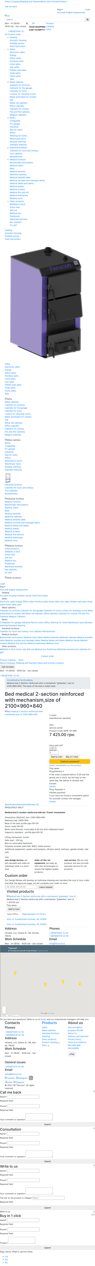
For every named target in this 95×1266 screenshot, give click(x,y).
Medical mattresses (19, 195)
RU (6, 1262)
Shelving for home (18, 135)
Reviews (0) (33, 804)
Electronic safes (17, 52)
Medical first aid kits (19, 192)
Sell (11, 100)
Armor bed (15, 207)
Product (3, 1243)
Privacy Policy (74, 1039)
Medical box (15, 213)
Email (43, 1019)
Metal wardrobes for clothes (23, 97)
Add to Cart (56, 757)
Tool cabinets (16, 153)
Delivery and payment (78, 1036)
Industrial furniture (18, 147)
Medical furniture (18, 159)
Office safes (15, 58)
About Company (12, 1)
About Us (72, 1033)
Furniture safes (17, 61)
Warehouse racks (18, 138)
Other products (17, 201)
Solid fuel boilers (17, 46)
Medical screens (17, 189)
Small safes (15, 73)
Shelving (46, 1036)
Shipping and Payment (30, 1)
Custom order (14, 34)
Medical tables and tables (22, 183)
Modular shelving (18, 141)
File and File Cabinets (20, 112)
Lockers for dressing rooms (23, 94)
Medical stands (17, 186)
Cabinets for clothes (19, 109)
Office (12, 132)
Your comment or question (12, 1119)
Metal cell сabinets (18, 103)
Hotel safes (15, 64)
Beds (12, 168)
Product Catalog (8, 660)
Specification (11, 804)
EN (6, 1259)
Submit (47, 1124)
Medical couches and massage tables (27, 180)
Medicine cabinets (18, 174)
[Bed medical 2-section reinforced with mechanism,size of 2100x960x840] (25, 712)
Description (22, 804)
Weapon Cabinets (18, 115)
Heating (13, 37)
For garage (15, 124)
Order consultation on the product (65, 765)
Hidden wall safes (18, 70)
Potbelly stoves (17, 43)
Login (87, 9)
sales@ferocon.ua (13, 1074)
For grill (13, 225)
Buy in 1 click (72, 757)
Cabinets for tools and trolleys (24, 150)
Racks (12, 118)
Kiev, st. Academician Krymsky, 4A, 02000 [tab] (26, 919)
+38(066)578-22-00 (59, 936)
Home (9, 680)
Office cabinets (17, 106)
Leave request (45, 887)
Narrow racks (16, 129)
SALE (49, 29)
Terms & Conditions (77, 1042)
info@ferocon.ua (57, 943)
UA (6, 1256)
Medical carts (16, 198)
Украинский (79, 12)
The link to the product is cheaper (16, 1198)
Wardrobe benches (18, 219)
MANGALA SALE (17, 204)
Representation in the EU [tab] (34, 914)
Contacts (62, 1)
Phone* (3, 1106)
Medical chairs (16, 165)
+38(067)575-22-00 (14, 1066)
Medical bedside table (20, 177)
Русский (61, 12)
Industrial (14, 126)
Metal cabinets (17, 82)
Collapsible (15, 121)
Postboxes (15, 216)
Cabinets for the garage (21, 88)
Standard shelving (18, 144)
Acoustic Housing (18, 40)
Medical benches (17, 171)
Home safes (15, 76)
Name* (3, 1097)
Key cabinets (16, 222)
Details (52, 786)
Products (49, 1023)
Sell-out (13, 210)
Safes (12, 49)
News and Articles (49, 1)
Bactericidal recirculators (21, 162)
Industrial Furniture (50, 1033)
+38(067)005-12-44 (9, 675)
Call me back (11, 6)
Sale (12, 79)
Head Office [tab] (12, 914)
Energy (13, 55)
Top (72, 1054)
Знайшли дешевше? (69, 761)
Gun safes (14, 67)
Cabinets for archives (20, 85)
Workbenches (16, 156)
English (69, 12)
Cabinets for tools (18, 91)
